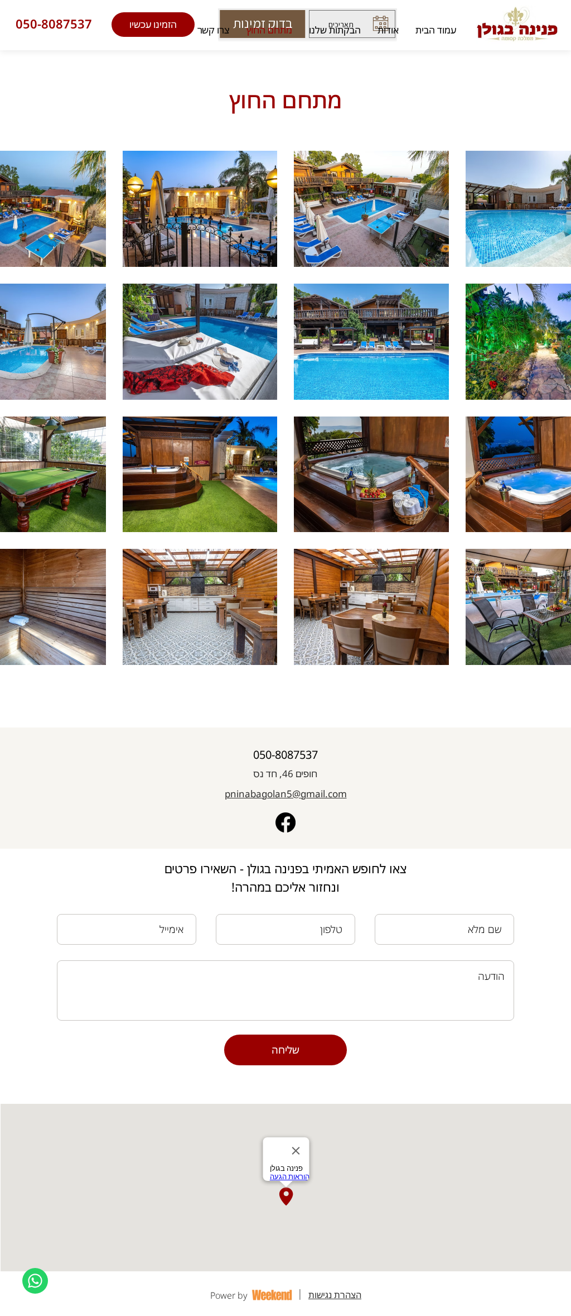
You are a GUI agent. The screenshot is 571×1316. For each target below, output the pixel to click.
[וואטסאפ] (35, 1281)
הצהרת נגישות (334, 1295)
